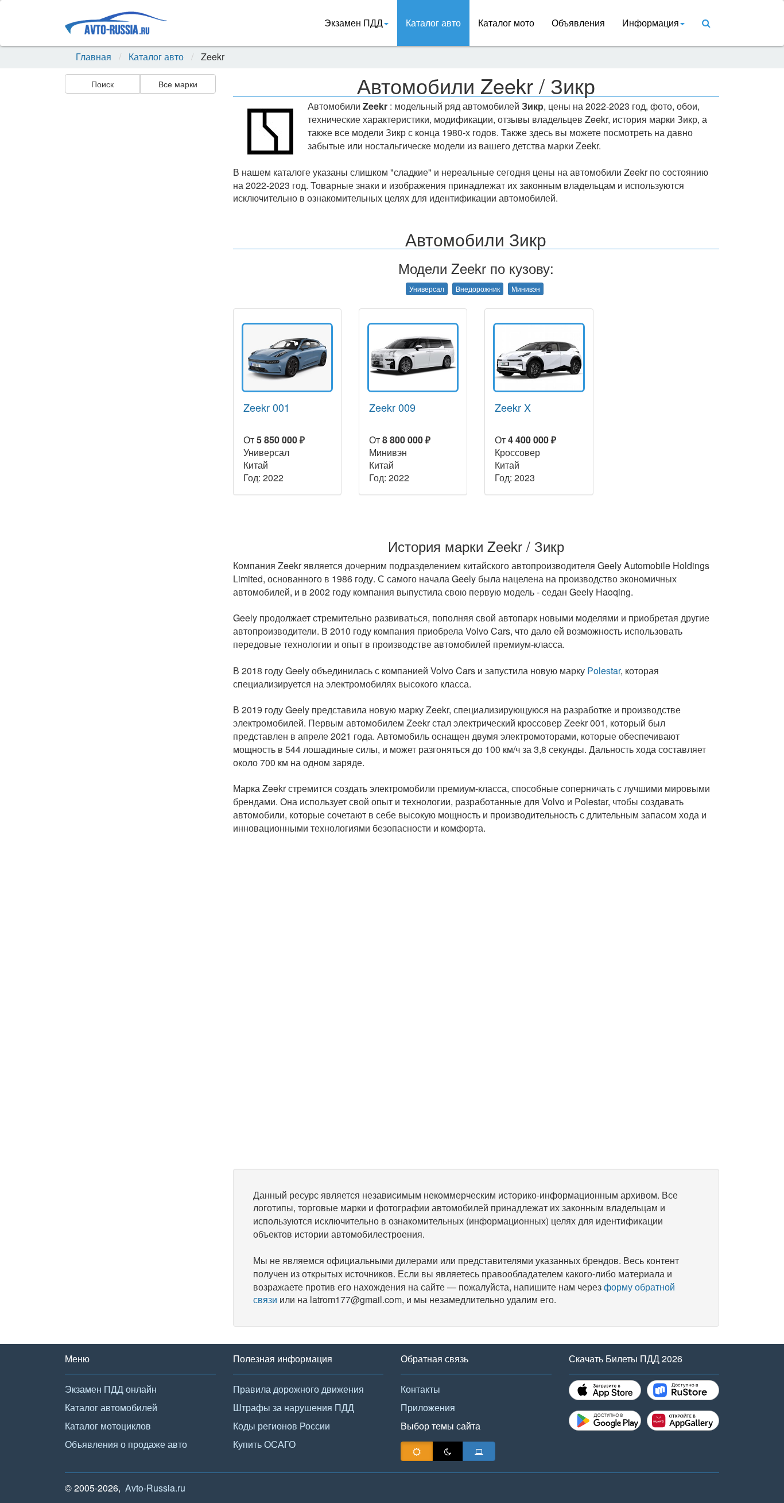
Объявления (578, 22)
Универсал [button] (426, 288)
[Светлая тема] (417, 1451)
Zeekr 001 (266, 407)
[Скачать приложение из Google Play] (605, 1421)
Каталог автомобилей (111, 1407)
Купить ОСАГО (264, 1444)
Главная (93, 57)
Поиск (102, 84)
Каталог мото (506, 22)
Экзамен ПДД (353, 22)
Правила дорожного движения (298, 1389)
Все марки (177, 84)
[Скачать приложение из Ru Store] (683, 1390)
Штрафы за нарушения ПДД (293, 1407)
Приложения (428, 1407)
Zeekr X (513, 407)
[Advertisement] (139, 279)
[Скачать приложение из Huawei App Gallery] (683, 1421)
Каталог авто (433, 22)
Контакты (420, 1389)
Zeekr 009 (392, 407)
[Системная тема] (479, 1451)
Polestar (603, 670)
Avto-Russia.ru (155, 1487)
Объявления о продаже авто (126, 1444)
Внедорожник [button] (478, 288)
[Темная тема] (447, 1451)
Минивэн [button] (525, 288)
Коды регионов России (281, 1425)
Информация (650, 22)
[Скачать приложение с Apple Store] (605, 1390)
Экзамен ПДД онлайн (111, 1389)
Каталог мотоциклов (108, 1425)
